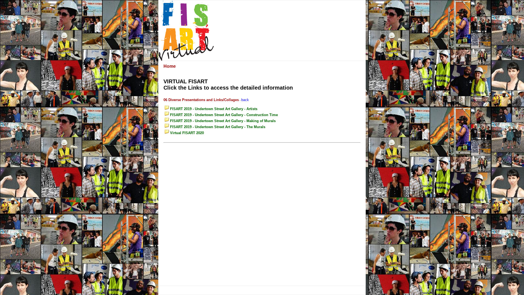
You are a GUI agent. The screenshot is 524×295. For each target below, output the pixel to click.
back (245, 100)
